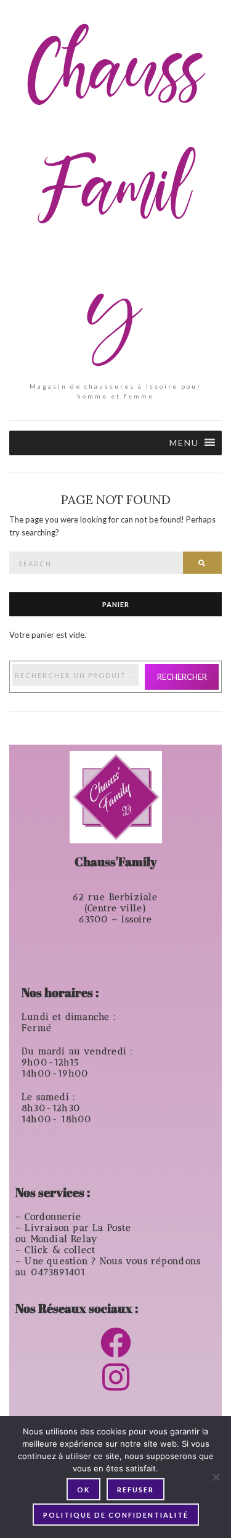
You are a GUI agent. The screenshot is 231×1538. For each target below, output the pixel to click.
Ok (83, 1490)
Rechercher (182, 677)
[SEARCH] (202, 563)
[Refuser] (215, 1477)
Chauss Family (116, 195)
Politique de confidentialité (115, 1515)
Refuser (135, 1490)
